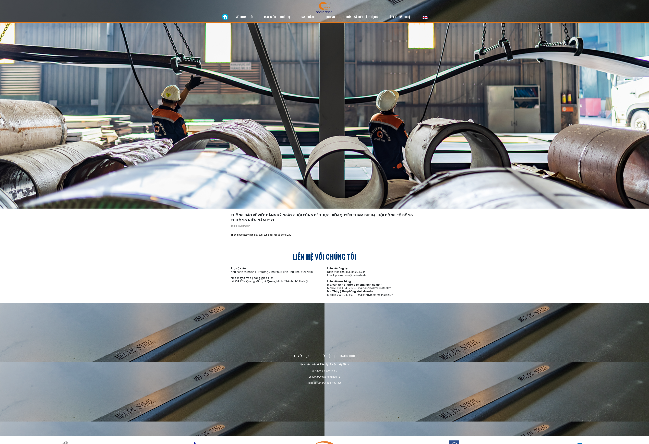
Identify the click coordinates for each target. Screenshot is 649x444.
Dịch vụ (330, 17)
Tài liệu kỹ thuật (400, 17)
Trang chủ (347, 356)
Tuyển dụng (303, 356)
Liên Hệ (325, 356)
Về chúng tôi (245, 17)
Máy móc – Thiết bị (277, 17)
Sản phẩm (307, 17)
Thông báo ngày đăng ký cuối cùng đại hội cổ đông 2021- (262, 234)
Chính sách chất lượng (361, 17)
